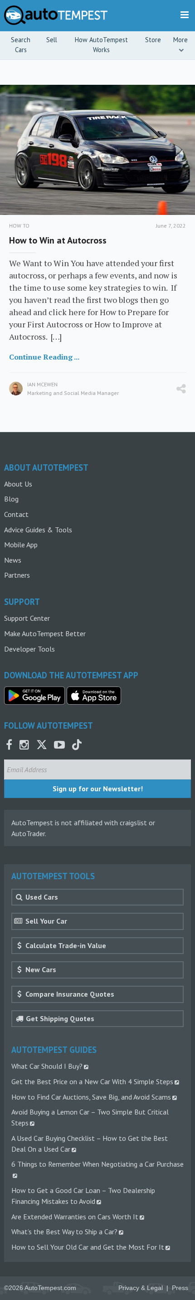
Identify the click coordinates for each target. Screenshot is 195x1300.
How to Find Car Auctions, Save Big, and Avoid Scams (91, 1096)
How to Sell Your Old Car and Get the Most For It (87, 1246)
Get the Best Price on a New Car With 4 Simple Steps (92, 1081)
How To (19, 225)
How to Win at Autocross (58, 240)
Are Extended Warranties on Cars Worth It (74, 1216)
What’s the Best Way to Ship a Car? (64, 1231)
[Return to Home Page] (56, 15)
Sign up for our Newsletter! (98, 788)
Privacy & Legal (140, 1288)
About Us (18, 483)
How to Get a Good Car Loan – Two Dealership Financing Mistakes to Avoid (83, 1196)
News (12, 560)
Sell (51, 39)
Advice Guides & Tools (38, 529)
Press (180, 1288)
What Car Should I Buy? (47, 1066)
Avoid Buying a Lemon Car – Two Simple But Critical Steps (90, 1117)
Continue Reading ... (44, 357)
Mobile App (21, 544)
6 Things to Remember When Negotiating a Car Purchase (97, 1164)
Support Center (27, 618)
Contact (16, 514)
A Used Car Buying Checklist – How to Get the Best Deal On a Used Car (89, 1144)
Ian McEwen (42, 384)
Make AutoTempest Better (45, 633)
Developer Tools (29, 648)
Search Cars (20, 44)
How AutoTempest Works (101, 44)
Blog (11, 498)
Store (153, 39)
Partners (17, 574)
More (180, 39)
